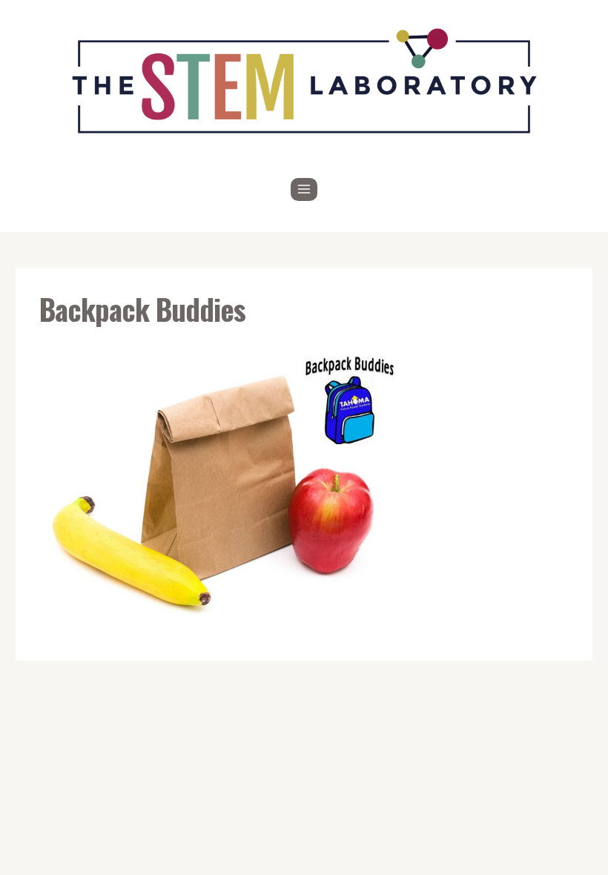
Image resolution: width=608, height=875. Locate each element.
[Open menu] (304, 189)
